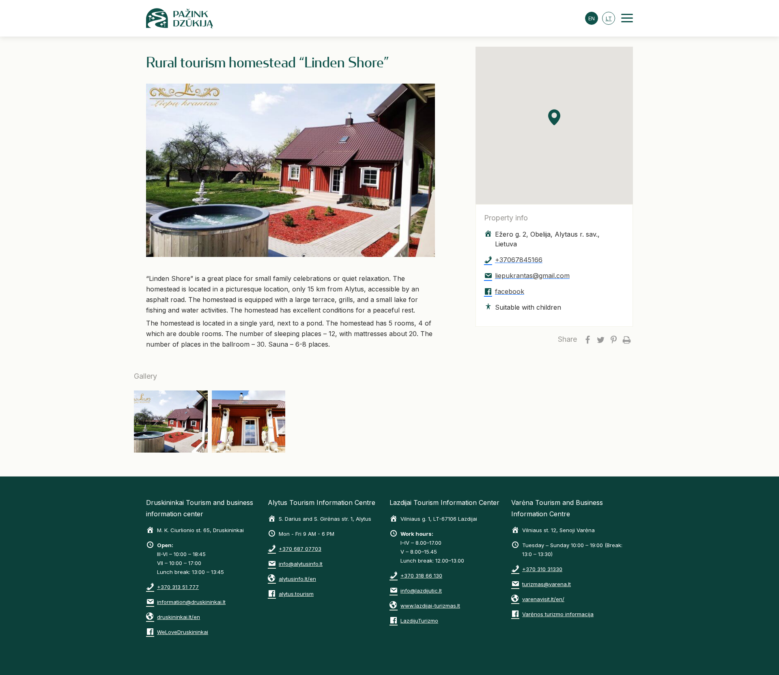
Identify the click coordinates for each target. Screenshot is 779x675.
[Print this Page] (626, 339)
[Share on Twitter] (600, 339)
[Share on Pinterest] (613, 339)
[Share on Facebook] (587, 339)
